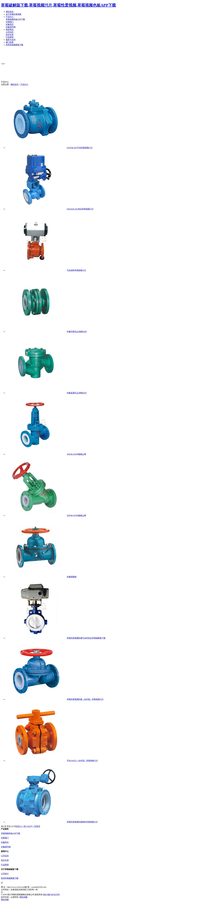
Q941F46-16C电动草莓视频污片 (80, 209)
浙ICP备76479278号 (51, 895)
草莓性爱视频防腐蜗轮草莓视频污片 (82, 822)
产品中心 (24, 84)
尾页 (38, 826)
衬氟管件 (10, 24)
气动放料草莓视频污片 (76, 270)
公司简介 (5, 874)
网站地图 (23, 897)
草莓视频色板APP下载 (15, 19)
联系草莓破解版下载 (9, 878)
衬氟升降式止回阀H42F (77, 332)
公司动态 (10, 32)
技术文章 (10, 35)
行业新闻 (10, 37)
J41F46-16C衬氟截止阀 (76, 454)
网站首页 (14, 84)
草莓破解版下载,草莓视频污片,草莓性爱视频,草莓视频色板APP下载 (58, 5)
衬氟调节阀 (10, 27)
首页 (18, 826)
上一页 (23, 826)
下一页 (33, 826)
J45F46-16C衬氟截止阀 (76, 515)
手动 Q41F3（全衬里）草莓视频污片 (82, 761)
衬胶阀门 (10, 22)
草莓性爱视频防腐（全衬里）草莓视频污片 (85, 699)
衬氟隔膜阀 (71, 577)
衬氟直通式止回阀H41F (77, 393)
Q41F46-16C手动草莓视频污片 (80, 148)
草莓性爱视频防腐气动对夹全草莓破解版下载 (86, 638)
